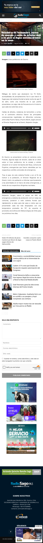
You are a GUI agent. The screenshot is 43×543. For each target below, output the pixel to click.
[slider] (37, 128)
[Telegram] (22, 54)
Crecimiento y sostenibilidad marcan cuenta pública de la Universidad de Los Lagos (27, 258)
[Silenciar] (33, 128)
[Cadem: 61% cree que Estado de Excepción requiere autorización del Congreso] (7, 268)
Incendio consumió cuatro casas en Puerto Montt (32, 239)
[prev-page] (3, 313)
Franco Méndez (8, 43)
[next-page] (6, 313)
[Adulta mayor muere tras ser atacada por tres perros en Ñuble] (7, 306)
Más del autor (25, 251)
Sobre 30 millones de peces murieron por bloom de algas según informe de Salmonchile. (11, 241)
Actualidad (9, 20)
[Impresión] (32, 54)
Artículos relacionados (11, 251)
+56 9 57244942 (25, 506)
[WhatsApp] (4, 54)
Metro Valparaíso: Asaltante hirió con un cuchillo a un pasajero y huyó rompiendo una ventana (27, 296)
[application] (21, 128)
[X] (13, 54)
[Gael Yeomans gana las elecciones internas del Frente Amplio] (7, 287)
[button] (3, 15)
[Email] (27, 54)
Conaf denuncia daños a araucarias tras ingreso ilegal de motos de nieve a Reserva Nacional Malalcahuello (27, 277)
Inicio (2, 20)
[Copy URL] (36, 54)
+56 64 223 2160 (24, 504)
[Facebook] (9, 54)
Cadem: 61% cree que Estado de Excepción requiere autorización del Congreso (26, 268)
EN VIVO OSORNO (7, 539)
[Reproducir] (5, 128)
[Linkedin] (18, 54)
